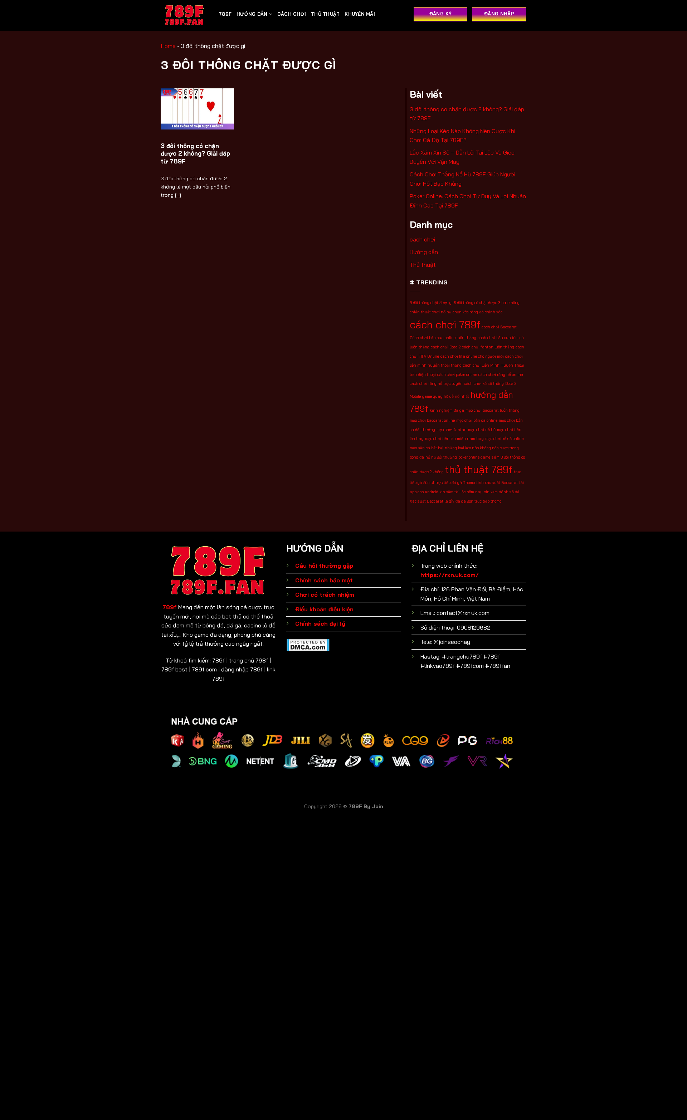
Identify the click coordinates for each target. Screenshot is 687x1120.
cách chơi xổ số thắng (484, 383)
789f (169, 607)
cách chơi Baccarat (499, 326)
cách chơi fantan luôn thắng (488, 346)
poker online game (474, 457)
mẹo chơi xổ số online (504, 438)
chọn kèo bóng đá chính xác (477, 311)
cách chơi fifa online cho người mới (472, 356)
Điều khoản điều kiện (324, 609)
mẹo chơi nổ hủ (482, 429)
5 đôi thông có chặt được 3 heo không (487, 302)
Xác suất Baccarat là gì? (432, 501)
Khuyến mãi (360, 14)
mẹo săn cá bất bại (426, 447)
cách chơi (291, 14)
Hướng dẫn (252, 14)
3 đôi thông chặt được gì (431, 302)
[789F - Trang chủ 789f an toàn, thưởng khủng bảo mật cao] (184, 15)
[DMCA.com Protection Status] (308, 644)
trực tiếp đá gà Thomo (455, 482)
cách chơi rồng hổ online (500, 374)
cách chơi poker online (457, 374)
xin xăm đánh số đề (501, 491)
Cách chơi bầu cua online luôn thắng (443, 337)
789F (225, 14)
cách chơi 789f (445, 324)
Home (168, 45)
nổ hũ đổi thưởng (441, 457)
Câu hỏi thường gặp (324, 565)
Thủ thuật (325, 14)
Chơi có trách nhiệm (324, 594)
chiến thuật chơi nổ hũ (430, 311)
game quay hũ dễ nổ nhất (445, 396)
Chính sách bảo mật (324, 580)
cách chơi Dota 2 (446, 346)
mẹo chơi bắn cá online (476, 420)
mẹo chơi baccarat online (432, 420)
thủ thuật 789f (478, 469)
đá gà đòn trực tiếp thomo (478, 501)
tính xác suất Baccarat (497, 482)
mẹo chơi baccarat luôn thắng (493, 410)
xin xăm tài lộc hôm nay (461, 491)
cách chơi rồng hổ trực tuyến (436, 383)
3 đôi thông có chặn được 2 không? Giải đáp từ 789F (195, 153)
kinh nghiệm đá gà (447, 410)
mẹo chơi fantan (452, 429)
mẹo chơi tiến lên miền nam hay (454, 438)
